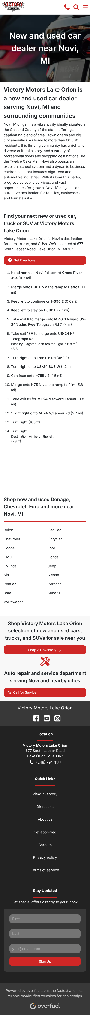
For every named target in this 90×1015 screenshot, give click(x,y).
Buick (8, 530)
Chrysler (55, 539)
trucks (24, 244)
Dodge (9, 548)
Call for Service (24, 692)
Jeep (52, 566)
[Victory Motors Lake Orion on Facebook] (34, 718)
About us (45, 819)
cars (13, 244)
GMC (8, 557)
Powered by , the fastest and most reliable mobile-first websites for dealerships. (45, 993)
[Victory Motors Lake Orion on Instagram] (55, 718)
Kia (6, 575)
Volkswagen (14, 602)
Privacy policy (45, 857)
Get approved (45, 832)
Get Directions (25, 260)
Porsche (55, 584)
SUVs (42, 244)
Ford (51, 548)
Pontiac (10, 584)
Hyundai (11, 566)
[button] (67, 7)
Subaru (54, 593)
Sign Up (45, 961)
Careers (45, 845)
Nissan (53, 575)
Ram (7, 593)
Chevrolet (12, 539)
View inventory (45, 794)
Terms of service (45, 870)
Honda (53, 557)
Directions (45, 806)
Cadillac (54, 530)
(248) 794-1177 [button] (48, 762)
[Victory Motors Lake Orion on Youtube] (45, 718)
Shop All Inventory (42, 650)
